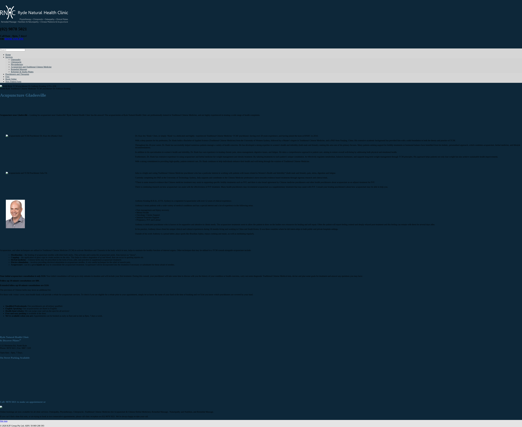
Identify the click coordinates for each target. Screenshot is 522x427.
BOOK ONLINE (14, 38)
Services (9, 57)
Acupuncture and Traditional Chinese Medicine (31, 67)
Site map (3, 421)
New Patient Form (13, 81)
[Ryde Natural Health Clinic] (34, 22)
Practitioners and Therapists (17, 74)
